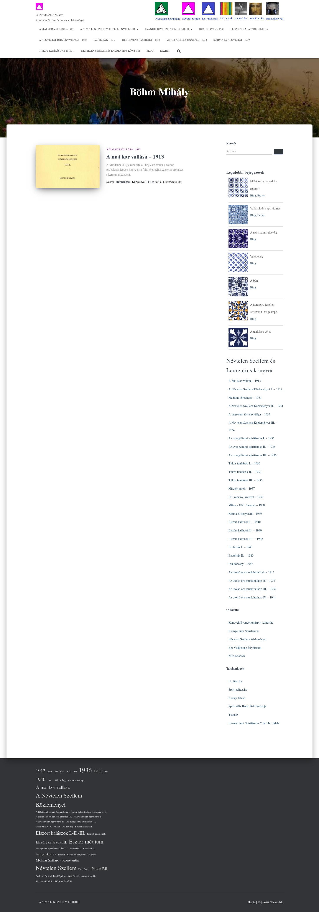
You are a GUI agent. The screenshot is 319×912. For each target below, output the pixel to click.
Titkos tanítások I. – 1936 (244, 463)
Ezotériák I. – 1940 (240, 547)
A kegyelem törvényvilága (72, 780)
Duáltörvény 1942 (211, 29)
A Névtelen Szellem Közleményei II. (89, 811)
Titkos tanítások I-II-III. (55, 50)
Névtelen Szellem (191, 18)
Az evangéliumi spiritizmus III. (81, 821)
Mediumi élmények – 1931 (245, 398)
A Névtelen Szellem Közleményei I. (53, 811)
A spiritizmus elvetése (263, 232)
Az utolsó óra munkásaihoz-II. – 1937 (252, 581)
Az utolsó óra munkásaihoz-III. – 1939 (252, 589)
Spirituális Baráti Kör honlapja (247, 706)
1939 (106, 771)
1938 (98, 770)
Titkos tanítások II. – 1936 (245, 472)
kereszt (61, 854)
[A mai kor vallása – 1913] (68, 166)
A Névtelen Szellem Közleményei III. (54, 816)
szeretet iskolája (89, 876)
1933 (62, 771)
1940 (40, 779)
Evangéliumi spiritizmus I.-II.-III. (167, 29)
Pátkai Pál (99, 868)
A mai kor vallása (53, 787)
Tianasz (233, 715)
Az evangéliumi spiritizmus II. (50, 821)
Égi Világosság (210, 18)
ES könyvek (226, 18)
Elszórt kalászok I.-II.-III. (60, 832)
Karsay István (237, 698)
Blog (150, 50)
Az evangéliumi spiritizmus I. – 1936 (251, 438)
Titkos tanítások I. (44, 881)
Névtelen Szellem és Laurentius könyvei (110, 50)
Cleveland (55, 826)
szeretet (73, 875)
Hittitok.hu (235, 681)
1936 (85, 770)
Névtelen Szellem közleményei (247, 639)
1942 (49, 780)
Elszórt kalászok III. (51, 842)
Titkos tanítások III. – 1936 (245, 480)
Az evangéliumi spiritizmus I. (88, 816)
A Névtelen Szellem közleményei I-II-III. (108, 29)
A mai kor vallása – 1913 (56, 29)
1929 (49, 771)
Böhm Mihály (42, 826)
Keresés (231, 143)
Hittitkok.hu (241, 18)
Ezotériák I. (75, 848)
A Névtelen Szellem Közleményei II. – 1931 (256, 406)
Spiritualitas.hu (238, 689)
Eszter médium (86, 841)
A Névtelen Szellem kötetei (59, 902)
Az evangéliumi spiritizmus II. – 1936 (252, 447)
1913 (40, 770)
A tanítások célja (260, 331)
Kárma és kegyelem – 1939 (231, 39)
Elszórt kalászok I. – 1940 (245, 522)
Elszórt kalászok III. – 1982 (246, 539)
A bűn (254, 280)
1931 (56, 771)
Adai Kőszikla (256, 18)
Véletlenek (256, 256)
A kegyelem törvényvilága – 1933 (63, 39)
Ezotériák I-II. (103, 39)
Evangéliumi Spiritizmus (167, 18)
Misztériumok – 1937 (242, 488)
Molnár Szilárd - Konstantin (57, 860)
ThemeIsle (276, 902)
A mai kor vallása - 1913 (123, 149)
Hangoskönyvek (274, 18)
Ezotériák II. (89, 848)
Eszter (164, 50)
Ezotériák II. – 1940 (241, 555)
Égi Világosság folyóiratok (245, 648)
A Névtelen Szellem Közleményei (59, 799)
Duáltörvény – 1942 (241, 564)
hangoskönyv (46, 853)
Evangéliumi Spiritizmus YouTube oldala (254, 723)
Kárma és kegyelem (76, 854)
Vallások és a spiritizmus (265, 208)
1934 (68, 771)
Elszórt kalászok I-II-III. (248, 29)
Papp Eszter (84, 869)
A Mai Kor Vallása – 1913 (245, 381)
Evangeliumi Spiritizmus (244, 631)
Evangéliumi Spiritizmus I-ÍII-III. (52, 848)
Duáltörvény (67, 826)
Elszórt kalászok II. (96, 833)
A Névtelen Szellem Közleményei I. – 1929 (255, 389)
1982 (56, 780)
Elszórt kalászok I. (84, 826)
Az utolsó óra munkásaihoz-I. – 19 (250, 572)
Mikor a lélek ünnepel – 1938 (186, 39)
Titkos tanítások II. (63, 881)
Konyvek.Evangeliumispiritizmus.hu (251, 622)
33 (272, 572)
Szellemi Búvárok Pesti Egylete (51, 876)
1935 (74, 771)
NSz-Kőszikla (237, 656)
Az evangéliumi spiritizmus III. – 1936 (252, 455)
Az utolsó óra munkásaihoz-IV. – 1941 (252, 597)
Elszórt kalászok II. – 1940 (245, 530)
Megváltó (91, 854)
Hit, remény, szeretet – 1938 (141, 39)
